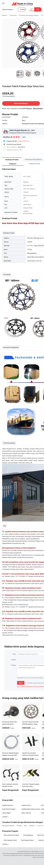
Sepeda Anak (26, 805)
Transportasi (13, 15)
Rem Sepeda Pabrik (10, 840)
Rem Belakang (28, 835)
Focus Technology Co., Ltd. (35, 851)
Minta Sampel (38, 108)
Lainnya (5, 844)
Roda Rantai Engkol (8, 809)
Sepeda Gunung (7, 805)
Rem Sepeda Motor (27, 840)
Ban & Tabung (26, 813)
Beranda (4, 15)
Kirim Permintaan (21, 103)
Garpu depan (6, 813)
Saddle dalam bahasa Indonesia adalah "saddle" (31, 809)
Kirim (21, 683)
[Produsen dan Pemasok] (22, 4)
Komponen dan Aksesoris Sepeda (28, 15)
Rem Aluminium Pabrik (11, 835)
